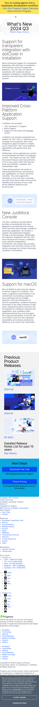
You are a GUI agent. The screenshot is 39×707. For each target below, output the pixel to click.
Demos (5, 522)
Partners (5, 537)
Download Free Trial (19, 469)
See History (10, 453)
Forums (5, 529)
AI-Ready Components (19, 508)
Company (6, 630)
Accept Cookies (19, 697)
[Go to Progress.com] (7, 617)
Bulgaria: (14, 566)
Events (4, 541)
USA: (13, 559)
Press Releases (8, 636)
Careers (5, 640)
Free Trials (6, 512)
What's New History (19, 32)
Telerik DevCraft (6, 500)
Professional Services (10, 535)
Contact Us (6, 557)
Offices (5, 642)
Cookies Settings (19, 703)
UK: (13, 561)
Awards (5, 634)
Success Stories (8, 549)
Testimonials (7, 551)
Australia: (14, 568)
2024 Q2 (9, 389)
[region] (19, 691)
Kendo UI (3, 504)
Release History (8, 527)
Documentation (8, 524)
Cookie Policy (17, 689)
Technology (6, 632)
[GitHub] (5, 586)
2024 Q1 (8, 413)
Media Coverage (8, 638)
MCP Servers (5, 508)
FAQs (4, 543)
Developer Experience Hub (12, 520)
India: (13, 564)
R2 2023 (8, 437)
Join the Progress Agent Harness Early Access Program (20, 9)
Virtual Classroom (9, 539)
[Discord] (5, 589)
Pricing (4, 514)
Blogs (4, 531)
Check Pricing (19, 481)
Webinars (5, 533)
